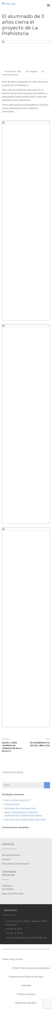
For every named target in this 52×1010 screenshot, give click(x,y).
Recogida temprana (11, 855)
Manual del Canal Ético (26, 1003)
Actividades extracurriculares (15, 863)
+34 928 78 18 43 (13, 929)
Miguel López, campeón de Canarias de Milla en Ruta (12, 747)
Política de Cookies (26, 994)
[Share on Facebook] (39, 761)
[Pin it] (45, 761)
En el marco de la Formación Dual (20, 808)
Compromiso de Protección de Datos (25, 976)
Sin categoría (31, 71)
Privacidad (26, 985)
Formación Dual (11, 804)
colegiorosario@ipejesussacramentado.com (26, 937)
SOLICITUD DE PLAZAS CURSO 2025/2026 (25, 819)
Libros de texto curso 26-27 (17, 800)
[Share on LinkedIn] (48, 761)
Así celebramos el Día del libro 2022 (40, 744)
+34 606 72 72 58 (13, 933)
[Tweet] (42, 761)
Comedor (6, 859)
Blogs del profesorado (12, 893)
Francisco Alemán (10, 75)
